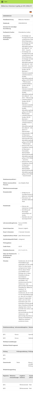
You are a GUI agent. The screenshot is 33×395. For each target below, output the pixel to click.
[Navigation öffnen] (2, 2)
